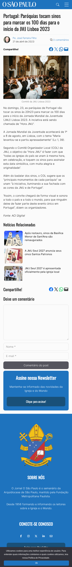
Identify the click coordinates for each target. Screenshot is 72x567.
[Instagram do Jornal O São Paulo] (28, 536)
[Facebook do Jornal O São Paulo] (21, 536)
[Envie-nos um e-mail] (51, 536)
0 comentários (61, 39)
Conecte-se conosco (36, 524)
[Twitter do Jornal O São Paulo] (36, 536)
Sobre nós (36, 477)
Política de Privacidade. (39, 558)
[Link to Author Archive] (7, 39)
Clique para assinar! (36, 401)
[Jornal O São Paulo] (19, 4)
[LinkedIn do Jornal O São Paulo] (43, 536)
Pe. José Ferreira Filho (25, 38)
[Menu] (66, 4)
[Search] (57, 4)
